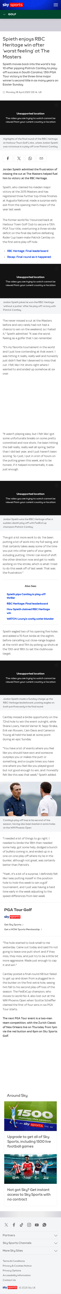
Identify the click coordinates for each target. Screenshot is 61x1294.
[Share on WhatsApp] (30, 158)
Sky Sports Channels (17, 1242)
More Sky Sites (13, 1250)
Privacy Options (12, 1270)
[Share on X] (19, 158)
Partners (9, 1235)
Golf (12, 14)
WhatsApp (44, 1225)
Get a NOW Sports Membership (22, 929)
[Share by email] (41, 158)
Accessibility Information (17, 1275)
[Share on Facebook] (8, 158)
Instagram (29, 1225)
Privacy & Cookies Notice (17, 1266)
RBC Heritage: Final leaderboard (27, 251)
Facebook (13, 1225)
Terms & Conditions (14, 1261)
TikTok (21, 1225)
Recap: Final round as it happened (29, 257)
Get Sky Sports (12, 924)
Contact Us (9, 1280)
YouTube (36, 1225)
